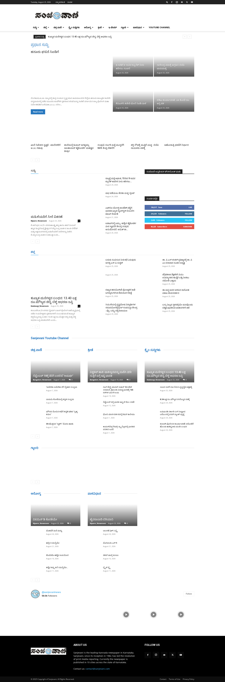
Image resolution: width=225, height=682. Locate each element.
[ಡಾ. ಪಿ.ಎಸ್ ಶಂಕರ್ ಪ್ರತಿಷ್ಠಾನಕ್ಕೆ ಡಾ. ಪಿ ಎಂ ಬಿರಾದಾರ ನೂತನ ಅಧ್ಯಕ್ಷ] (152, 263)
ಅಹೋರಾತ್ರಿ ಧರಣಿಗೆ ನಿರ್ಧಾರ (176, 145)
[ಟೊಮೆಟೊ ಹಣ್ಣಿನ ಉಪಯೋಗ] (37, 558)
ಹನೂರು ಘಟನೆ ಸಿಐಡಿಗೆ (45, 52)
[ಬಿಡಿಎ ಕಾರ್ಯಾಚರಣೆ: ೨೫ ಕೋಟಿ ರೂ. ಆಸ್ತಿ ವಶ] (174, 94)
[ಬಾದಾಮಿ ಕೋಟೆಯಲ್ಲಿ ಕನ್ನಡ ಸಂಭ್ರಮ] (37, 402)
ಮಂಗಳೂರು (58, 252)
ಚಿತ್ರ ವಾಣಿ (58, 27)
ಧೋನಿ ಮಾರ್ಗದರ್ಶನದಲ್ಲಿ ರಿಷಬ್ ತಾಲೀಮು (119, 414)
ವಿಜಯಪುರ (156, 252)
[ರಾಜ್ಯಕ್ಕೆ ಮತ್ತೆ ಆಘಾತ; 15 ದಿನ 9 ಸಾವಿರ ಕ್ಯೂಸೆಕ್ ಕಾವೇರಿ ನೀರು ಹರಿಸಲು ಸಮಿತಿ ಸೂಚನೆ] (95, 182)
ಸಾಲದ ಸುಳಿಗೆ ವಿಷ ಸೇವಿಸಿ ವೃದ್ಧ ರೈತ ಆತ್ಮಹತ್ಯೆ (176, 387)
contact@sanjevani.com (98, 668)
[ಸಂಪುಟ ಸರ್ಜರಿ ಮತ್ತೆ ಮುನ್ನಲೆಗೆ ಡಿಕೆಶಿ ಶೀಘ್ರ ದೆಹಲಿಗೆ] (113, 132)
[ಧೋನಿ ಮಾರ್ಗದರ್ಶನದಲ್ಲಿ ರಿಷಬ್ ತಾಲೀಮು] (94, 417)
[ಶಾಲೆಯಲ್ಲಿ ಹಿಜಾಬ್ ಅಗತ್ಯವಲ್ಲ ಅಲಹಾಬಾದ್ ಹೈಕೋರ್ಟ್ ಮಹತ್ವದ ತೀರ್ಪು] (79, 132)
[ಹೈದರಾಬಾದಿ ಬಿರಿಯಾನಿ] (112, 512)
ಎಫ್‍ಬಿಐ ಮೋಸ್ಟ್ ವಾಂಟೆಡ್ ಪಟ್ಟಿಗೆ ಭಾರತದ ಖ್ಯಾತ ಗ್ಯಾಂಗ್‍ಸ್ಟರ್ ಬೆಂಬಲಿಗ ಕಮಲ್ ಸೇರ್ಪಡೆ (119, 211)
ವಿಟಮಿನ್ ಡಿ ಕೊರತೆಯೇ (45, 519)
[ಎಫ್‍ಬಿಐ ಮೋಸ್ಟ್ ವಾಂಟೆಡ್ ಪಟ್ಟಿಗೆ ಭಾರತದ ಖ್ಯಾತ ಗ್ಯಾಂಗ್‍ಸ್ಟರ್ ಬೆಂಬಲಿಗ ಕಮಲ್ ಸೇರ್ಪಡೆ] (95, 211)
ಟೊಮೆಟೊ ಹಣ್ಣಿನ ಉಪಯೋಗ (57, 555)
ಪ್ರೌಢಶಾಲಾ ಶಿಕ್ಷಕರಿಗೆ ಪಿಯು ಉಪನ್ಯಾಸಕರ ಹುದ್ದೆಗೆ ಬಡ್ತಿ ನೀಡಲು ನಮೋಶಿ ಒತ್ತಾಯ (175, 277)
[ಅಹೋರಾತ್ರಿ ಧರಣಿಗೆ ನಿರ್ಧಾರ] (179, 132)
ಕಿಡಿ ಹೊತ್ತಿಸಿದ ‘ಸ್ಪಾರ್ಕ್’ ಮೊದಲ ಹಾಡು (59, 424)
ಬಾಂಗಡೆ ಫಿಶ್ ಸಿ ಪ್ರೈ (110, 531)
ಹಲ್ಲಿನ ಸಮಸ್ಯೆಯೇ (52, 543)
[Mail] (182, 2)
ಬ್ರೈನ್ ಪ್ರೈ (106, 567)
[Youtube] (192, 2)
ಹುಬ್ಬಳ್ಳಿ (68, 252)
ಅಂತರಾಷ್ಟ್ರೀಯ (100, 171)
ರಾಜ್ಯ (122, 171)
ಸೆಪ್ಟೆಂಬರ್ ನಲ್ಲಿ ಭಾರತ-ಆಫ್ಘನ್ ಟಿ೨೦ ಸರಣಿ (118, 402)
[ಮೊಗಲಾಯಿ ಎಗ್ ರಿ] (94, 546)
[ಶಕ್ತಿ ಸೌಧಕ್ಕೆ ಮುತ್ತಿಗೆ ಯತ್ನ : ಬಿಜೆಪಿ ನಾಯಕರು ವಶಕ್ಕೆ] (146, 132)
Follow (188, 214)
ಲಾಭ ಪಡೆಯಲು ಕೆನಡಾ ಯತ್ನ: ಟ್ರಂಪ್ (120, 193)
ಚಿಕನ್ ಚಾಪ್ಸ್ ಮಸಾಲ (110, 555)
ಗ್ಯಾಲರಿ (123, 27)
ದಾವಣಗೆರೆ (122, 252)
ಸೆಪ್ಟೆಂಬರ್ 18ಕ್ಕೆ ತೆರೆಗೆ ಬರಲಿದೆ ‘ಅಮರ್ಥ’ (53, 375)
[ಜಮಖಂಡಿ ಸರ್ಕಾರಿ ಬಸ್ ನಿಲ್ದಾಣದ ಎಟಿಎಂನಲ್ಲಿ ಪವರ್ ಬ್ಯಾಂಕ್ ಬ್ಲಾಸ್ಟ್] (151, 414)
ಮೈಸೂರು (110, 252)
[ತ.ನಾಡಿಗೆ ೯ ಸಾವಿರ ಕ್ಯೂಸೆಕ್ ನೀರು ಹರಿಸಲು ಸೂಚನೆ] (133, 59)
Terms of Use (174, 679)
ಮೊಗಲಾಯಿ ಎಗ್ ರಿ (110, 543)
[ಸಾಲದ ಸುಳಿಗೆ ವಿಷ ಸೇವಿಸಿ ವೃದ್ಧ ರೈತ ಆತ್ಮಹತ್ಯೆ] (151, 390)
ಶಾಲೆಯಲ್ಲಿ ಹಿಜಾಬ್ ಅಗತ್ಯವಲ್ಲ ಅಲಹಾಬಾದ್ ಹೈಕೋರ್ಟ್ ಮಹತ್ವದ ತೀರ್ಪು (79, 148)
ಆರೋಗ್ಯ (87, 27)
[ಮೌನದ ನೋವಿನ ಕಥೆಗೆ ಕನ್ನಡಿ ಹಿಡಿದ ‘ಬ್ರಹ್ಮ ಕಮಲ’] (37, 414)
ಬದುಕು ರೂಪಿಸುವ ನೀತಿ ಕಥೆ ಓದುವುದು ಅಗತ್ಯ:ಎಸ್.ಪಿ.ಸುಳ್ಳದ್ (73, 36)
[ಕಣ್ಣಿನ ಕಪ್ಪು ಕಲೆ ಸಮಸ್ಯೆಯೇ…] (37, 570)
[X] (187, 2)
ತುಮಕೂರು (134, 252)
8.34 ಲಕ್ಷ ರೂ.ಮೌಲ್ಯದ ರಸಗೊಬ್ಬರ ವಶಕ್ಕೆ (175, 399)
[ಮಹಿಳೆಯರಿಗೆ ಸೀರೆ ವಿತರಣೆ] (55, 195)
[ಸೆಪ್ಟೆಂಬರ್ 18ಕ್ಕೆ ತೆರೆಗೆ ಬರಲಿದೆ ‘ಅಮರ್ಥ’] (55, 368)
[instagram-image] (44, 614)
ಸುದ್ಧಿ (35, 27)
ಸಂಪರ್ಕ (70, 2)
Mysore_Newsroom (39, 221)
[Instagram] (176, 2)
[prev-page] (33, 160)
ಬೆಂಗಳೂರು (46, 252)
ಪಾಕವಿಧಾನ (137, 27)
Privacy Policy (188, 679)
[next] (189, 37)
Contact (163, 679)
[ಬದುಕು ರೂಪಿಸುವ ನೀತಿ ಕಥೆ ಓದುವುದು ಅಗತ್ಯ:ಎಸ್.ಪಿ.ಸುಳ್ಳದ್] (95, 263)
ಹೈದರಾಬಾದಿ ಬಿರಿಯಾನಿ (101, 519)
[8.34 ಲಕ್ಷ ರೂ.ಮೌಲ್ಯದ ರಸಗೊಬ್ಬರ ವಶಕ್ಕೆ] (151, 402)
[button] (167, 2)
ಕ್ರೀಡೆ (100, 27)
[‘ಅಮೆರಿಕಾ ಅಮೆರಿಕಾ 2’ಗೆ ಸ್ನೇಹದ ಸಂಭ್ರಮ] (37, 390)
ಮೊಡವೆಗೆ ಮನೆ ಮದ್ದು (54, 531)
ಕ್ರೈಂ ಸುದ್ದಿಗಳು (74, 27)
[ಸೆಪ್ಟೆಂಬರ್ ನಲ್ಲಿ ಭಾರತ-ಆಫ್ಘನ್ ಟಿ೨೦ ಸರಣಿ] (94, 405)
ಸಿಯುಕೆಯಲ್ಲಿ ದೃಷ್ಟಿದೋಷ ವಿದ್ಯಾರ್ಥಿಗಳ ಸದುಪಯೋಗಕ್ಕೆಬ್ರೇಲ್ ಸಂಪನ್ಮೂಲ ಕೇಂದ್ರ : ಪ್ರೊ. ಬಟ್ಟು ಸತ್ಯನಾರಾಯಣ (121, 307)
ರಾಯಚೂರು (99, 252)
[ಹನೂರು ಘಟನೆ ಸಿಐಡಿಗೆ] (71, 74)
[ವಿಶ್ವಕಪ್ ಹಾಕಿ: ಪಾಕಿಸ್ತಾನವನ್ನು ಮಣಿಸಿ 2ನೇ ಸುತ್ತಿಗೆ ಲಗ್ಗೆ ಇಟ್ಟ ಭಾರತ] (112, 368)
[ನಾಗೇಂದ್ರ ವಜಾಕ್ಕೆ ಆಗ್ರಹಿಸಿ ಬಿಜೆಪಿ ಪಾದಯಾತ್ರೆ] (174, 59)
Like (190, 207)
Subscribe (187, 226)
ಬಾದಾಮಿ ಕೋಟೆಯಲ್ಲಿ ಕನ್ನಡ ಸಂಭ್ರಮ (60, 399)
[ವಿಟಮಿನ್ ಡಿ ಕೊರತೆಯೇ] (55, 512)
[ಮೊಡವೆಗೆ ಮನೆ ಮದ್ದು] (37, 533)
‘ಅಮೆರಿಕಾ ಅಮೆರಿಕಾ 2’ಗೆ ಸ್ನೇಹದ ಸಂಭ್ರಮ (61, 387)
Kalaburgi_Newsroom (40, 306)
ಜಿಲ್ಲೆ (45, 27)
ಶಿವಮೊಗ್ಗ (145, 252)
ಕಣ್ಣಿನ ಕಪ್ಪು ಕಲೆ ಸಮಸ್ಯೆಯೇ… (57, 567)
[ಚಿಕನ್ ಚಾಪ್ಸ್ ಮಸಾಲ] (94, 558)
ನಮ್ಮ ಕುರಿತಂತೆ (60, 2)
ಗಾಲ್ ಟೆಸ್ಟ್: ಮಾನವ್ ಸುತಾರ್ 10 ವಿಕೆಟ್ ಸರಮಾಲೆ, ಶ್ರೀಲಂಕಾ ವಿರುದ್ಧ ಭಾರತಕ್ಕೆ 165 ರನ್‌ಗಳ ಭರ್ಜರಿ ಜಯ (118, 390)
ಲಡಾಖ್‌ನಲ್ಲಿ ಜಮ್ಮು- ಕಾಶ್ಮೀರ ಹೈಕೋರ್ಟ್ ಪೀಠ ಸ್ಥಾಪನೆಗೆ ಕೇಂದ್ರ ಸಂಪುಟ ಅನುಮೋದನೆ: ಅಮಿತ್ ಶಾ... (120, 226)
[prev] (185, 37)
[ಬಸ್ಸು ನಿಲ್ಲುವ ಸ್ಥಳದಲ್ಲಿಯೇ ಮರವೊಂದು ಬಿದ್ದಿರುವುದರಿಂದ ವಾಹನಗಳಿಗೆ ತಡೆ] (152, 308)
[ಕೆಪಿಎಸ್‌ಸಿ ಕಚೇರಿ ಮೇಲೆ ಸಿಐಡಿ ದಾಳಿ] (133, 94)
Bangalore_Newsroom (42, 380)
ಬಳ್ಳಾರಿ (88, 252)
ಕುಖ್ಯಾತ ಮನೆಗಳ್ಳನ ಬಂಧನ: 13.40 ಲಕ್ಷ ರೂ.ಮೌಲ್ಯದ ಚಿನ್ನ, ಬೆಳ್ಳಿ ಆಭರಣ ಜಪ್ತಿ (54, 300)
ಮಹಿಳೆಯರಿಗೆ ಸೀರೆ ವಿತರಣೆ (46, 217)
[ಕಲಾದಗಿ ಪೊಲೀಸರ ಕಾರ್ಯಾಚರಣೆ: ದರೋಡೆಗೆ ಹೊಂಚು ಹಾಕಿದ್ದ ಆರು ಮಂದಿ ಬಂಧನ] (151, 426)
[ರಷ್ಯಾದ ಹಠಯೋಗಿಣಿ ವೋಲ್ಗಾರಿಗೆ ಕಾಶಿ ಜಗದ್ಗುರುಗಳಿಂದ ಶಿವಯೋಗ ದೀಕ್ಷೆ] (95, 293)
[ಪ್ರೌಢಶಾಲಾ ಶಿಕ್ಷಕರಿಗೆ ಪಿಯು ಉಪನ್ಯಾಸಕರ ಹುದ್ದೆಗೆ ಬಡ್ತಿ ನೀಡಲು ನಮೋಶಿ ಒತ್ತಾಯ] (152, 278)
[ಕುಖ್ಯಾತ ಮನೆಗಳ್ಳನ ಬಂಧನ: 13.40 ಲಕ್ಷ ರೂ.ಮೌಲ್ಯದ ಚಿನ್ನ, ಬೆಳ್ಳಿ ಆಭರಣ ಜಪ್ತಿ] (55, 276)
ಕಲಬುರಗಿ (78, 252)
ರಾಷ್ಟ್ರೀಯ (113, 171)
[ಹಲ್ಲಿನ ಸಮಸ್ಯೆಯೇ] (37, 546)
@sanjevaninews (51, 592)
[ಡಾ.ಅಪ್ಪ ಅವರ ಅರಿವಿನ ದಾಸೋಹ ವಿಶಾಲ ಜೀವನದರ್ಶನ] (152, 293)
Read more (38, 112)
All (89, 171)
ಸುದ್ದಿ (33, 170)
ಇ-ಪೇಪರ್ (113, 27)
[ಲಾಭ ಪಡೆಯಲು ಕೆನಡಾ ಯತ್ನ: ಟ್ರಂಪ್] (95, 197)
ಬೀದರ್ (178, 252)
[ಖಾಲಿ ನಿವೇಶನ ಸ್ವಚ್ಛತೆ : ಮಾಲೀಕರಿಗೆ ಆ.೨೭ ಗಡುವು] (46, 132)
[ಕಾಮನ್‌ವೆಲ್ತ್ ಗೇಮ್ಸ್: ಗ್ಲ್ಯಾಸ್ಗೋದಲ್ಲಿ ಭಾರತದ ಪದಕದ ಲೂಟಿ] (94, 429)
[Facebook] (171, 2)
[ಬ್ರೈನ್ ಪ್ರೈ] (94, 570)
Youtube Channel (159, 27)
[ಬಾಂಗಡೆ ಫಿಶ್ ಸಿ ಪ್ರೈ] (94, 533)
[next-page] (37, 160)
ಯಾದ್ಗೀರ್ (168, 252)
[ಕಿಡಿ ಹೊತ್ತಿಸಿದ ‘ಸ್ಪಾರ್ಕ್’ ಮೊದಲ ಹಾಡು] (37, 426)
